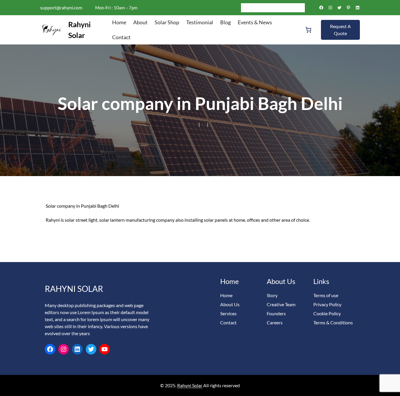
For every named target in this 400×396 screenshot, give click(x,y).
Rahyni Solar (74, 289)
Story (272, 295)
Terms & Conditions (333, 322)
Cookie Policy (327, 313)
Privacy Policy (327, 304)
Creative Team (281, 304)
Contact (228, 322)
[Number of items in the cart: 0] (308, 30)
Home (226, 295)
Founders (276, 313)
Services (228, 313)
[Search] (300, 7)
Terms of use (325, 295)
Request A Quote (340, 29)
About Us (230, 304)
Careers (275, 322)
